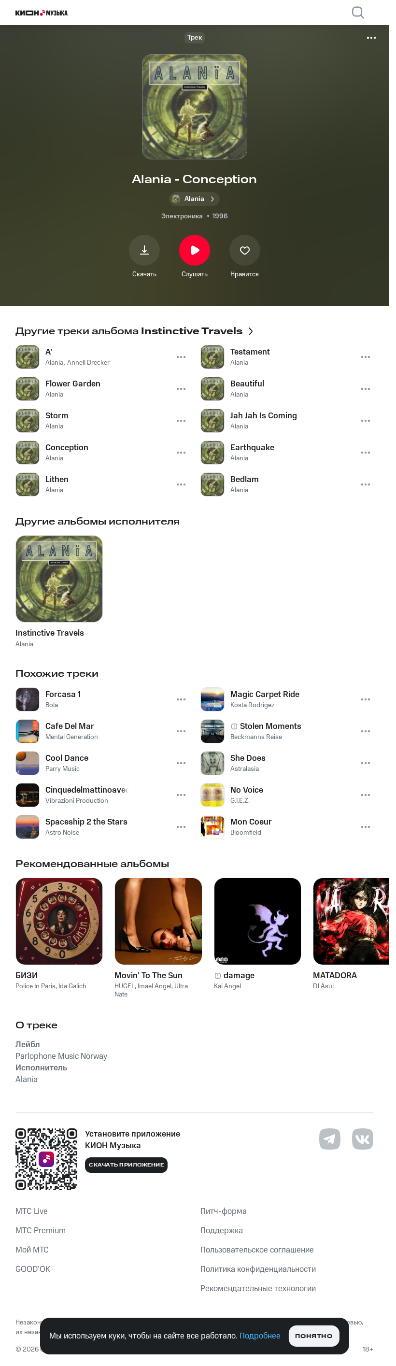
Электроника (182, 216)
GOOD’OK (32, 1269)
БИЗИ (26, 976)
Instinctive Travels (49, 633)
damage (239, 976)
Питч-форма (223, 1211)
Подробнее (260, 1336)
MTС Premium (40, 1231)
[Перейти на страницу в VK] (362, 1139)
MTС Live (31, 1211)
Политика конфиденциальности (258, 1269)
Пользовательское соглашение (257, 1250)
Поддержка (221, 1231)
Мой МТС (32, 1250)
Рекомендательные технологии (258, 1289)
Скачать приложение (126, 1165)
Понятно (313, 1336)
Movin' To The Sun (148, 976)
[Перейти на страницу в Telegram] (329, 1139)
